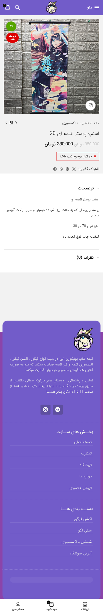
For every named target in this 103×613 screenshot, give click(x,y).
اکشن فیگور (83, 519)
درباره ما (85, 476)
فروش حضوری (81, 488)
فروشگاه (86, 465)
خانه (96, 123)
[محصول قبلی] (16, 123)
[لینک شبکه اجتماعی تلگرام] (55, 169)
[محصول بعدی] (6, 123)
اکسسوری (69, 123)
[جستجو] (17, 7)
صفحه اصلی (83, 442)
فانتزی (84, 123)
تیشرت (86, 453)
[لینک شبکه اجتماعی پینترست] (67, 169)
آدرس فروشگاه (81, 553)
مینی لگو (85, 530)
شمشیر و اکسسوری (77, 542)
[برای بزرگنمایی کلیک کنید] (91, 105)
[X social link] (74, 169)
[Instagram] (45, 410)
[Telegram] (58, 410)
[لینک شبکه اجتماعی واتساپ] (61, 169)
